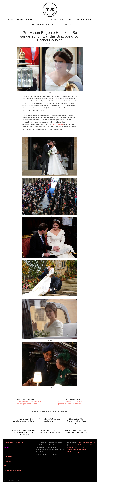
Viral (32, 24)
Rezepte (56, 24)
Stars (10, 19)
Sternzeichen (57, 19)
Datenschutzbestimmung (12, 470)
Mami (65, 24)
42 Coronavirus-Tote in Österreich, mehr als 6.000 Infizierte (76, 421)
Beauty (29, 19)
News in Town (43, 24)
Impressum (8, 461)
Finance (69, 19)
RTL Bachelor (82, 445)
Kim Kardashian (85, 452)
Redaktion (52, 44)
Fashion (19, 19)
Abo (71, 24)
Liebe (37, 19)
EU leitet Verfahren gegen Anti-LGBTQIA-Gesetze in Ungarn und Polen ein (23, 432)
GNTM (91, 445)
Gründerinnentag (84, 19)
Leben (45, 19)
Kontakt (6, 452)
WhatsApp (70, 447)
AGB (5, 466)
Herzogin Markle (57, 124)
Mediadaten (8, 456)
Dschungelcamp (83, 442)
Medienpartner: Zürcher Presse (14, 442)
